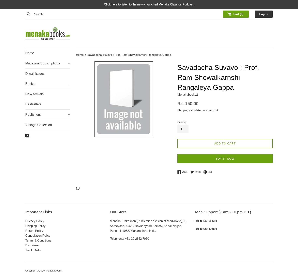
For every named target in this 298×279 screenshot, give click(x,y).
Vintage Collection (38, 125)
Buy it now (225, 158)
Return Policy (34, 230)
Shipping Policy (35, 226)
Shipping (183, 110)
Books (47, 84)
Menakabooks (54, 270)
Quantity (182, 122)
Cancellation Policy (37, 235)
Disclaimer (32, 245)
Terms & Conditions (38, 240)
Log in (263, 14)
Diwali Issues (35, 73)
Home (29, 53)
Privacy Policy (34, 221)
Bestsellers (33, 104)
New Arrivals (34, 94)
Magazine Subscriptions (47, 63)
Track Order (33, 250)
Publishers (47, 114)
